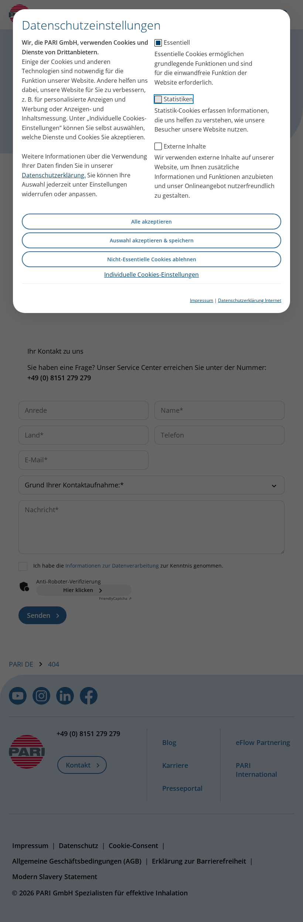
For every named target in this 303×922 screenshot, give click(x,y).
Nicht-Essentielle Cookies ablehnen (151, 259)
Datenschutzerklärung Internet (249, 300)
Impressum (201, 300)
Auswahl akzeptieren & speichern (152, 240)
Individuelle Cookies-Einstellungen (151, 275)
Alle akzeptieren (151, 221)
